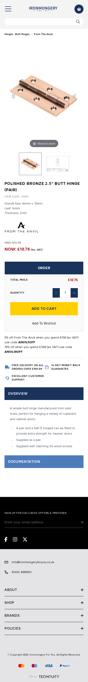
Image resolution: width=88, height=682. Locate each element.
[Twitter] (25, 539)
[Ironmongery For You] (43, 9)
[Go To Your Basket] (78, 9)
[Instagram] (15, 539)
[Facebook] (6, 539)
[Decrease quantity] (56, 293)
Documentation (24, 461)
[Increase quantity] (74, 293)
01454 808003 (22, 572)
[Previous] (13, 96)
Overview (17, 393)
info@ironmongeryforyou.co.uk (33, 562)
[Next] (74, 96)
